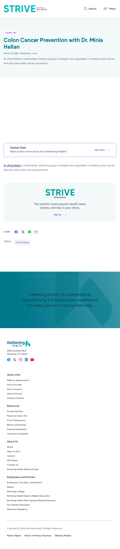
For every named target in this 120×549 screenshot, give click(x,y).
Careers (11, 456)
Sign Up (57, 214)
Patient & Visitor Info (17, 416)
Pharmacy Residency (17, 509)
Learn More (99, 150)
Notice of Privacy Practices (38, 535)
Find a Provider (14, 384)
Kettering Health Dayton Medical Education (28, 496)
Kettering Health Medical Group (22, 469)
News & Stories (14, 393)
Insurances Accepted (17, 433)
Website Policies (63, 535)
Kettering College (16, 491)
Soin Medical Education (18, 505)
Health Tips (11, 32)
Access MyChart (15, 411)
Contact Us (12, 465)
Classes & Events (15, 398)
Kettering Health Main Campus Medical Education (31, 500)
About (10, 447)
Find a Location (14, 389)
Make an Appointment (18, 380)
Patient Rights (14, 535)
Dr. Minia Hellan (12, 165)
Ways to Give (13, 451)
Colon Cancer (22, 242)
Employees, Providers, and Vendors (24, 482)
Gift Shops (12, 460)
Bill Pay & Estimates (16, 425)
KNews (10, 487)
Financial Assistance (17, 429)
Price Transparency (16, 420)
